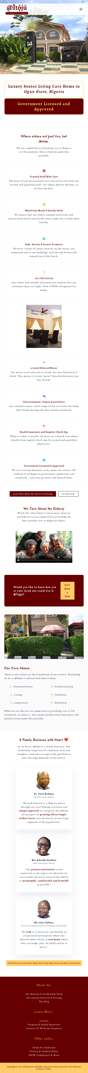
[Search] (83, 2)
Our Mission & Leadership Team (44, 994)
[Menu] (81, 9)
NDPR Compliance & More (44, 1055)
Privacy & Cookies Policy (44, 1051)
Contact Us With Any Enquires (44, 1028)
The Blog (44, 1001)
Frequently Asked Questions (44, 1024)
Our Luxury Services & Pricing (44, 997)
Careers (44, 1020)
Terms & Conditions (44, 1047)
